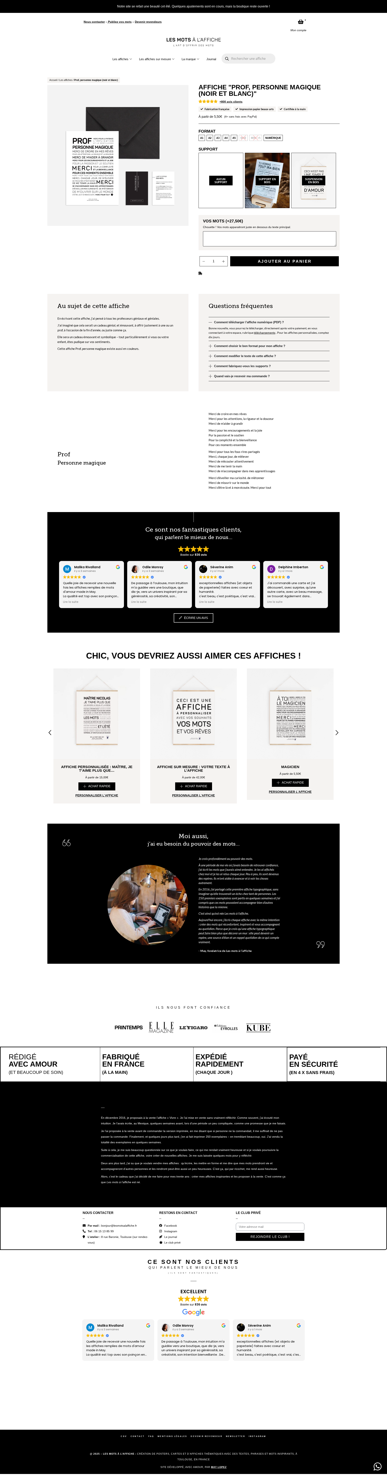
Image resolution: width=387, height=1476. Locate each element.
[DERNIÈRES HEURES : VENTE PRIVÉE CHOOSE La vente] (26, 1322)
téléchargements (264, 253)
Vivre (173, 1038)
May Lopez (219, 1387)
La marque (189, 8)
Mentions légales (172, 1357)
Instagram (257, 1357)
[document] (193, 1435)
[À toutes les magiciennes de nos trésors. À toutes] (170, 1322)
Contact (138, 1357)
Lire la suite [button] (70, 523)
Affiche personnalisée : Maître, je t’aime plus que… (96, 689)
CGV (124, 1357)
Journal (211, 8)
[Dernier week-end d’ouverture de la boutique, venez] (217, 1322)
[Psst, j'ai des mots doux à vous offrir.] (361, 1322)
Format (207, 52)
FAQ (151, 1357)
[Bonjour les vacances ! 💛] (74, 1322)
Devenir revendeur (206, 1357)
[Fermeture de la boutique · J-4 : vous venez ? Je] (313, 1322)
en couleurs (130, 269)
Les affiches (120, 8)
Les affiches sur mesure (155, 8)
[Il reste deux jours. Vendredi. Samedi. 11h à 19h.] (265, 1322)
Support (208, 70)
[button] (96, 707)
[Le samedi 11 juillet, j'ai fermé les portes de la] (122, 1322)
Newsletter (235, 1357)
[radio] (202, 59)
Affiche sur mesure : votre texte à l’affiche (193, 689)
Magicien (290, 688)
